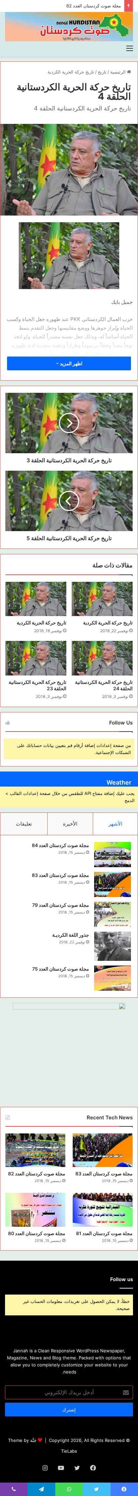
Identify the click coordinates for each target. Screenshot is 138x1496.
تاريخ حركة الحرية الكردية (71, 72)
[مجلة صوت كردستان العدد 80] (35, 1210)
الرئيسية (118, 72)
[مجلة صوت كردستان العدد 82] (35, 1150)
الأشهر (115, 824)
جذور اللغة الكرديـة (70, 935)
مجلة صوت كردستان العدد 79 (60, 905)
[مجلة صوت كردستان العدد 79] (112, 914)
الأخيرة (70, 824)
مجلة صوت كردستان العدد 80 (36, 1233)
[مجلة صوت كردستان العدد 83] (112, 884)
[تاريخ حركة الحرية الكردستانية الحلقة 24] (102, 658)
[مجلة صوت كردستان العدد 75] (112, 978)
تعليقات (24, 824)
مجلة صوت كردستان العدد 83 (60, 875)
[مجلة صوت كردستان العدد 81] (103, 1210)
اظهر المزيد (70, 363)
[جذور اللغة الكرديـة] (112, 946)
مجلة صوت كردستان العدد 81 (104, 1233)
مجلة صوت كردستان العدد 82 (36, 1173)
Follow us (121, 1279)
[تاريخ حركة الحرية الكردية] (102, 599)
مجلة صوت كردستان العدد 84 (60, 845)
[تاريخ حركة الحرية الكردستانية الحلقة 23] (35, 658)
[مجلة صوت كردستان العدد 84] (112, 854)
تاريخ (102, 72)
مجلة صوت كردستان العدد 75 (60, 969)
